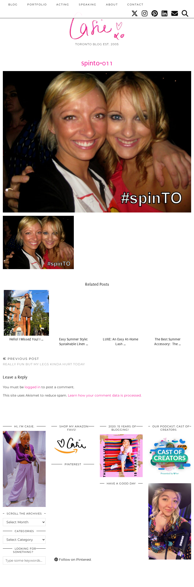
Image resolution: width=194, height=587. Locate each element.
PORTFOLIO (37, 4)
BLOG (13, 4)
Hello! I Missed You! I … (26, 339)
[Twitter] (134, 13)
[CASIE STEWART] (97, 21)
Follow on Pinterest (74, 559)
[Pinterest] (154, 13)
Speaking (88, 4)
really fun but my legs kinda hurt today (44, 361)
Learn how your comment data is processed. (104, 395)
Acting (62, 4)
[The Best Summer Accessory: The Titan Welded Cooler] (167, 313)
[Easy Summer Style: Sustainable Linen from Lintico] (73, 313)
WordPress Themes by (166, 581)
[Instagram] (145, 13)
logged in (32, 387)
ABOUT (112, 4)
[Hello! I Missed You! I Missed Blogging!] (26, 313)
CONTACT (135, 4)
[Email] (174, 13)
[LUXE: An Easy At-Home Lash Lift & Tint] (120, 313)
